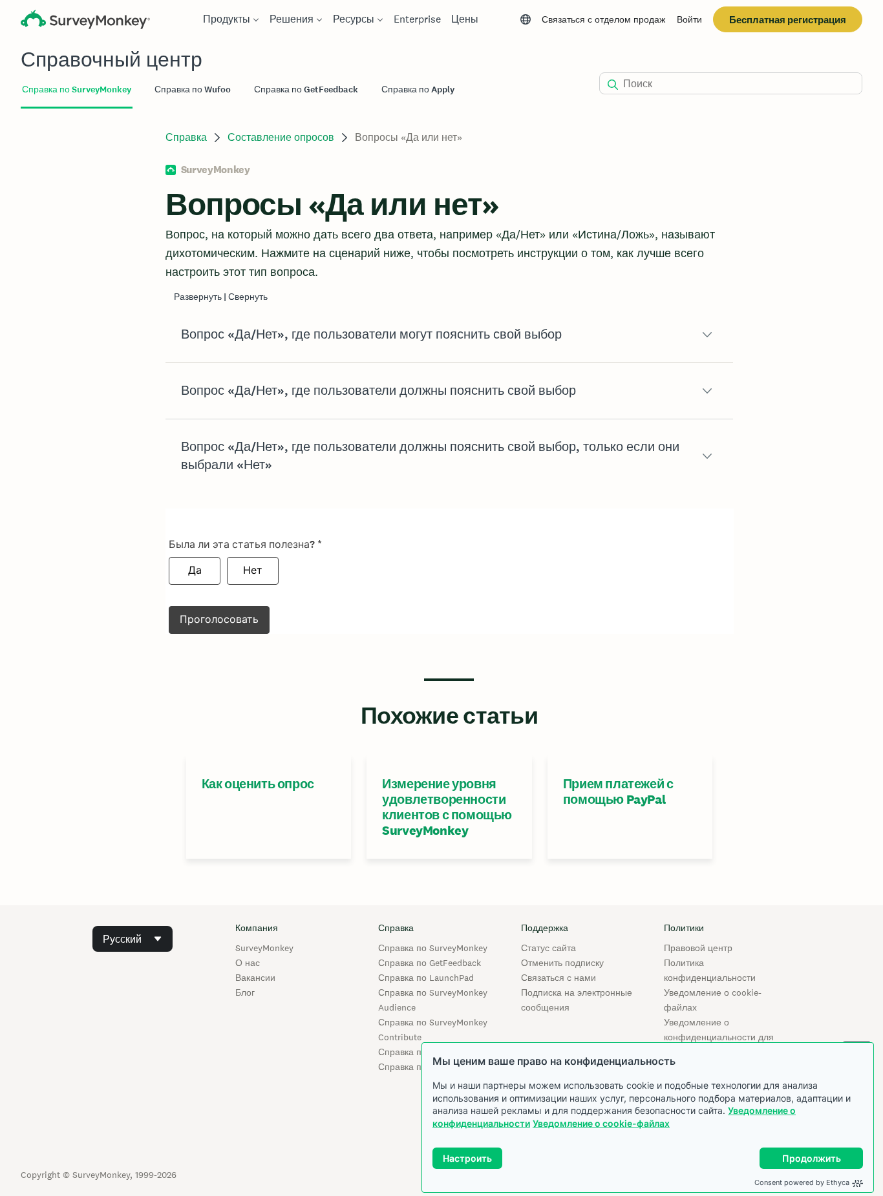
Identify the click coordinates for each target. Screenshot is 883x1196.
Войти (689, 19)
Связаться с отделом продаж (603, 19)
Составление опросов (281, 137)
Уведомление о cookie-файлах (601, 1123)
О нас (247, 963)
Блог (245, 992)
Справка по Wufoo (417, 1052)
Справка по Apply (415, 1067)
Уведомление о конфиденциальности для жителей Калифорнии (719, 1037)
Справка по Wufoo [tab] (192, 89)
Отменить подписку (562, 963)
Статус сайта (548, 948)
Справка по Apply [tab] (417, 89)
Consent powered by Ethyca (801, 1182)
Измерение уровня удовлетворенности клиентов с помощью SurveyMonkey (447, 807)
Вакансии (255, 977)
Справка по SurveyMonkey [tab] (76, 89)
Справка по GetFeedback (429, 963)
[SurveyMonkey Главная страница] (85, 21)
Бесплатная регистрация (787, 20)
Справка (186, 137)
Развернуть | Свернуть (221, 297)
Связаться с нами (558, 977)
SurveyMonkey (264, 948)
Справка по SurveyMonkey (432, 948)
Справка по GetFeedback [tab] (306, 89)
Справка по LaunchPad (426, 977)
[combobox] (132, 939)
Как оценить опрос (258, 783)
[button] (449, 334)
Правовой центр (698, 948)
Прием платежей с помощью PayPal (618, 791)
